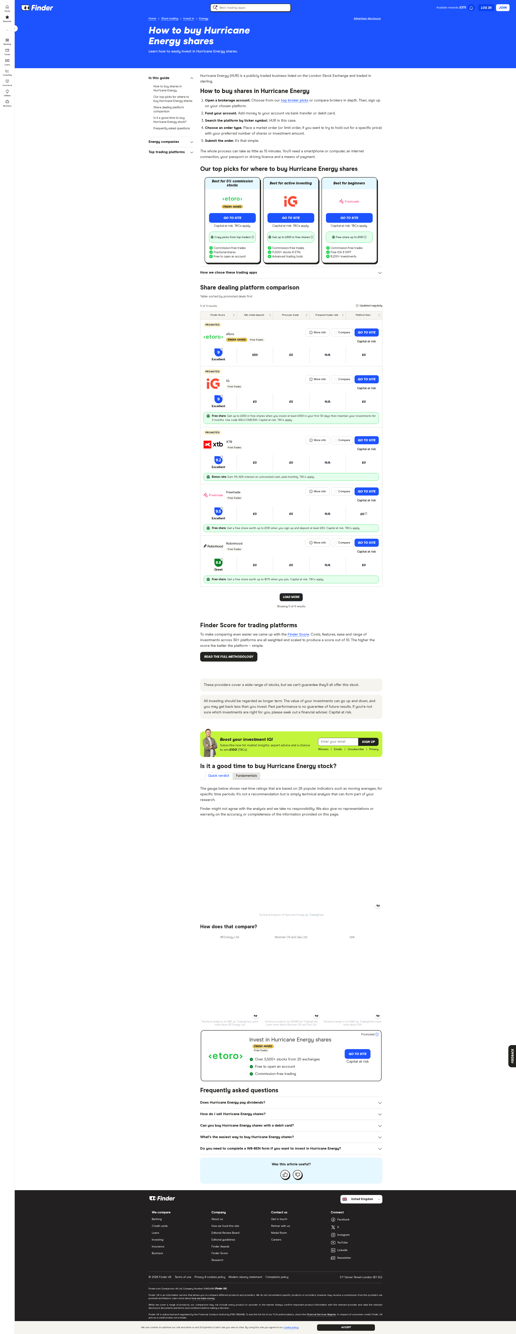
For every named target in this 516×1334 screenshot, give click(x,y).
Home (152, 18)
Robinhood (234, 543)
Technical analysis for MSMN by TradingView (291, 1021)
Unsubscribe (356, 749)
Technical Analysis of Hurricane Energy (282, 914)
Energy (203, 18)
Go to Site (232, 218)
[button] (171, 78)
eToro (230, 334)
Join (503, 7)
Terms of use (183, 1277)
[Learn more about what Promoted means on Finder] (377, 1034)
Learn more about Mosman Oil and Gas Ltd (291, 1024)
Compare (344, 332)
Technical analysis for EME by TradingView (348, 1021)
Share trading (169, 18)
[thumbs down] (297, 1174)
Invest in (188, 18)
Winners (323, 749)
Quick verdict (218, 776)
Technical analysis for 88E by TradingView (226, 1021)
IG (228, 381)
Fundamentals (246, 776)
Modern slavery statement (245, 1277)
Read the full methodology (228, 656)
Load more (291, 597)
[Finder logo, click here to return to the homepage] (42, 8)
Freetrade (233, 492)
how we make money (203, 1298)
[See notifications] (471, 8)
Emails (338, 749)
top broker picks (294, 100)
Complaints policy (276, 1277)
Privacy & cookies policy (210, 1277)
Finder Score (298, 634)
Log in (486, 7)
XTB (229, 441)
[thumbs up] (285, 1174)
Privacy (374, 749)
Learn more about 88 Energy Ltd (236, 1023)
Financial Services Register (321, 1314)
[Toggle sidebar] (14, 28)
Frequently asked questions (171, 128)
